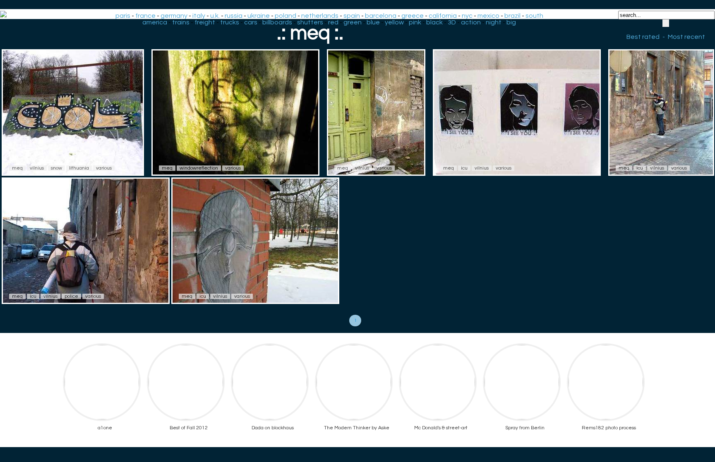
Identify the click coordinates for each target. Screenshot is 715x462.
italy (198, 15)
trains (181, 22)
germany (174, 15)
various (104, 168)
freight (204, 22)
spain (351, 15)
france (145, 15)
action (471, 22)
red (333, 22)
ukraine (258, 15)
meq (17, 168)
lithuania (79, 168)
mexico (488, 15)
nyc (467, 15)
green (352, 22)
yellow (394, 22)
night (493, 22)
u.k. (215, 15)
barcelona (380, 15)
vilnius (37, 168)
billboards (277, 22)
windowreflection (199, 168)
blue (373, 22)
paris (122, 15)
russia (233, 15)
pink (415, 22)
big (511, 22)
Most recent (686, 37)
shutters (310, 22)
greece (412, 15)
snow (56, 168)
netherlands (319, 15)
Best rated (643, 37)
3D (452, 22)
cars (250, 22)
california (443, 15)
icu (464, 168)
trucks (229, 22)
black (434, 22)
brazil (512, 15)
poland (285, 15)
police (71, 296)
